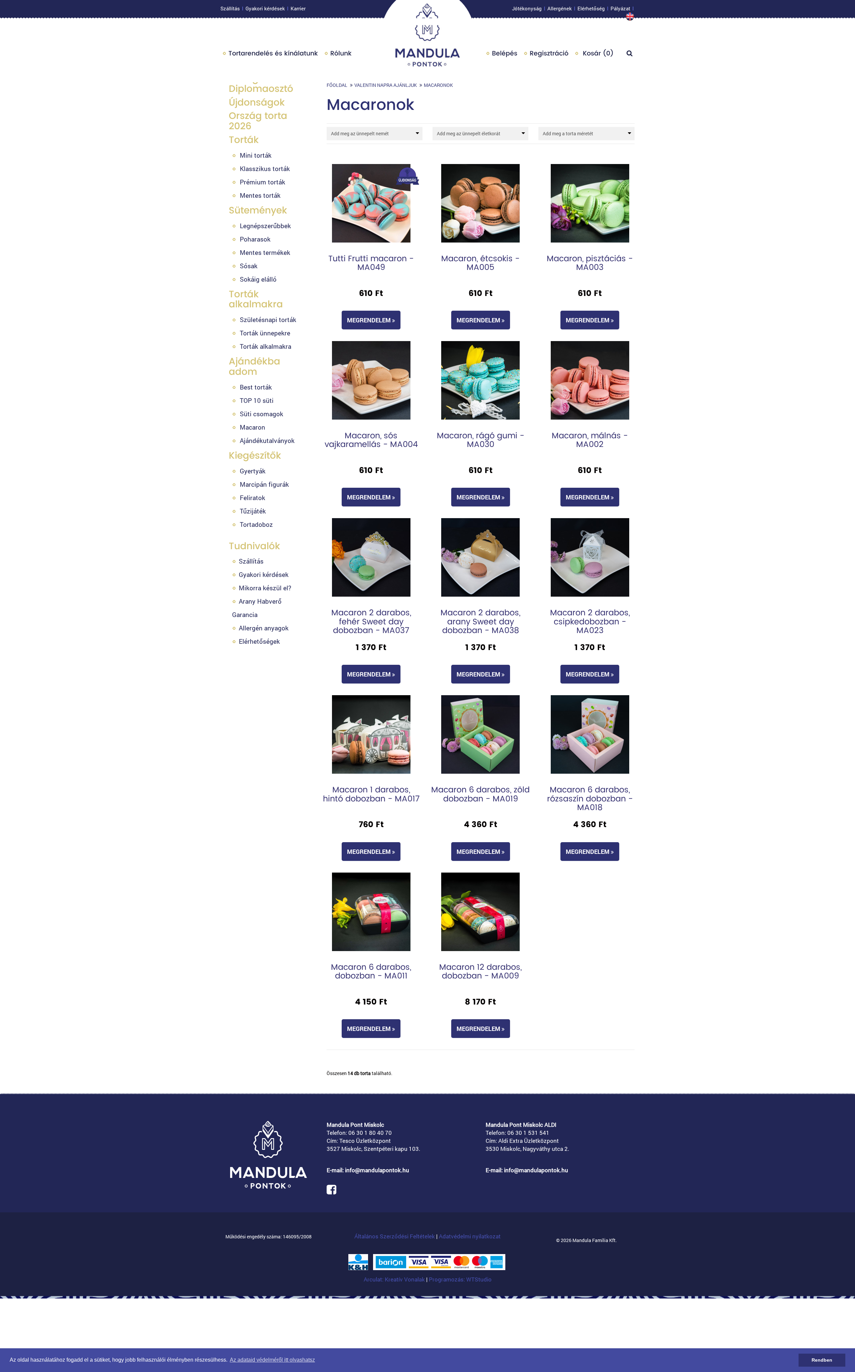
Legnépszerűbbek (265, 225)
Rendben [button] (822, 1360)
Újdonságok (257, 102)
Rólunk (341, 53)
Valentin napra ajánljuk (385, 85)
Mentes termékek (265, 252)
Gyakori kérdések (265, 8)
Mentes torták (260, 195)
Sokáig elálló (258, 279)
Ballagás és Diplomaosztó (261, 83)
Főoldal (337, 85)
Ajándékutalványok (267, 440)
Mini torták (256, 155)
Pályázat (620, 8)
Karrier (298, 8)
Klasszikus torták (265, 168)
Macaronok (438, 85)
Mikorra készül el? (265, 588)
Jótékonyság (527, 8)
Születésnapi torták (268, 319)
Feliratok (252, 497)
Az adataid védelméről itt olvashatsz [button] (272, 1360)
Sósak (249, 266)
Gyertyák (253, 471)
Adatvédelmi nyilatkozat (470, 1236)
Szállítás (230, 8)
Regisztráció (549, 53)
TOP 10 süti (257, 400)
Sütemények (258, 210)
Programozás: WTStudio (460, 1279)
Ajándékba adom (254, 366)
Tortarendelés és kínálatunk (273, 53)
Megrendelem (369, 320)
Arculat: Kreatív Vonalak (395, 1279)
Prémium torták (262, 182)
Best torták (256, 387)
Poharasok (255, 239)
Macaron (252, 427)
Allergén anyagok (264, 628)
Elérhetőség (591, 8)
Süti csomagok (261, 414)
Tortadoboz (256, 524)
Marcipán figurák (264, 484)
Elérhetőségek (259, 641)
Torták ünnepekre (265, 333)
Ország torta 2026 (258, 121)
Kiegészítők (255, 455)
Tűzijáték (253, 511)
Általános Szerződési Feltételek (394, 1236)
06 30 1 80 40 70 (370, 1132)
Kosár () (597, 53)
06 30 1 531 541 (528, 1132)
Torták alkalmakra (256, 299)
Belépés (504, 53)
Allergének (559, 8)
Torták (244, 139)
